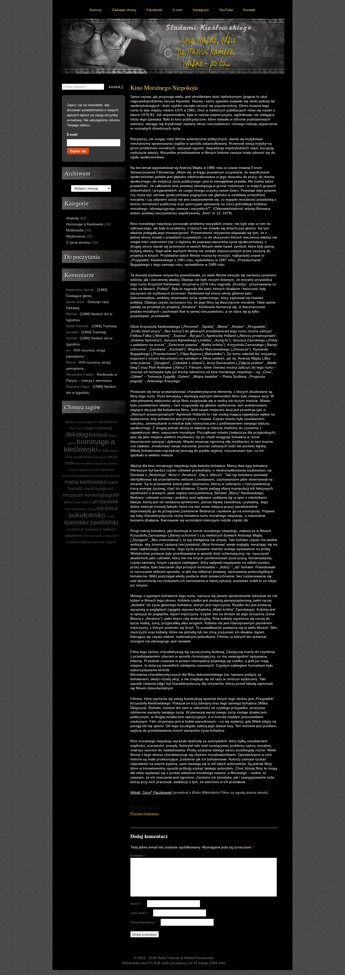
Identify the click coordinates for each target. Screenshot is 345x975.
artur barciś (107, 422)
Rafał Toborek (169, 958)
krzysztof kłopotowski (100, 469)
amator (70, 422)
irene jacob (100, 457)
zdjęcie (110, 542)
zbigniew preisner (91, 542)
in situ (103, 450)
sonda (110, 516)
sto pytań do (75, 529)
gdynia (71, 443)
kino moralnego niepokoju (90, 463)
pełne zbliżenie (83, 502)
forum (112, 435)
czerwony (103, 428)
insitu (114, 451)
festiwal (98, 435)
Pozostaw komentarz (144, 813)
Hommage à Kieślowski (84, 224)
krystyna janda (77, 469)
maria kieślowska (85, 482)
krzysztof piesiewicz (77, 476)
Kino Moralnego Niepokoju (164, 87)
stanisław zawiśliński (91, 522)
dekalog (76, 434)
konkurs (112, 463)
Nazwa (135, 903)
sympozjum (93, 529)
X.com (178, 10)
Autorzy (96, 10)
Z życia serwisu (78, 242)
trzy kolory (95, 535)
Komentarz (138, 855)
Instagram (201, 10)
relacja (92, 509)
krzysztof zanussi (106, 476)
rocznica (107, 508)
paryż (68, 502)
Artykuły (72, 218)
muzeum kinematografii (91, 495)
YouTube (226, 10)
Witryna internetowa (142, 922)
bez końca (77, 428)
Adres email (138, 913)
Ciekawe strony (124, 10)
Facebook (154, 10)
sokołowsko (86, 515)
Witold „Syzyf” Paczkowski (151, 792)
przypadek (105, 501)
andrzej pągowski (86, 422)
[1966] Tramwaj (104, 326)
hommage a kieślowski (89, 445)
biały (89, 428)
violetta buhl (110, 535)
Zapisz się (78, 151)
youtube (72, 542)
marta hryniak (95, 488)
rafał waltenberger (76, 509)
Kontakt (249, 10)
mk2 (110, 489)
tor (86, 536)
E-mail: (72, 134)
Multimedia (75, 230)
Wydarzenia (75, 236)
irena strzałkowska (78, 457)
